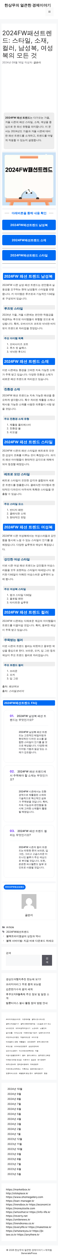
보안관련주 (31, 1042)
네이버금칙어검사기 (23, 1028)
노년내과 (35, 1028)
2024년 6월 (14, 1108)
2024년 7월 (14, 1103)
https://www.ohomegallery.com (24, 1197)
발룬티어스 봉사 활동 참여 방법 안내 (27, 1003)
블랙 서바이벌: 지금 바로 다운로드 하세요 (30, 940)
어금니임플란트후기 (13, 1055)
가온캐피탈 (26, 1019)
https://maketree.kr (39, 1227)
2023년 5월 (14, 1174)
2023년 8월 (14, 1159)
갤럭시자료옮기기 (12, 1024)
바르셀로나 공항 (12, 1042)
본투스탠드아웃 (42, 1042)
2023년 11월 (14, 1144)
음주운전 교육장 (44, 1055)
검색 (8, 953)
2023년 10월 (14, 1149)
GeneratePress (29, 1253)
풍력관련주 (38, 1073)
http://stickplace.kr (17, 1193)
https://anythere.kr (28, 1234)
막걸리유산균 (25, 1037)
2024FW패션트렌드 (17, 931)
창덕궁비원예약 (23, 1064)
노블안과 (43, 1028)
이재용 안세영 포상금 (14, 1060)
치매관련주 (34, 1064)
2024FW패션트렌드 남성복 (29, 225)
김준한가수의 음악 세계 (19, 989)
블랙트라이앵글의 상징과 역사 (23, 936)
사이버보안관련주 (20, 1046)
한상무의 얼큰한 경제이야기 (27, 5)
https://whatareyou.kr (19, 1230)
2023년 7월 (14, 1164)
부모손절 (9, 1046)
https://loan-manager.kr (20, 1200)
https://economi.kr (40, 1204)
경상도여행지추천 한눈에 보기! (23, 979)
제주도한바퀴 (11, 1064)
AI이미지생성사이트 (13, 1019)
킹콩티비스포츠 (11, 1073)
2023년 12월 (14, 1139)
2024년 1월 (14, 1134)
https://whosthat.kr (17, 1212)
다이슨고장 (18, 1033)
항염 (45, 1073)
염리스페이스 (32, 1055)
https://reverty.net (17, 1215)
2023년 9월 (14, 1154)
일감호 (33, 1060)
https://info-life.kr (39, 1212)
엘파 (23, 1055)
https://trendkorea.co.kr (20, 1223)
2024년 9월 (14, 1093)
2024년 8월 (14, 1098)
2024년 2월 (14, 1129)
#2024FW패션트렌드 (14, 887)
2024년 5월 (14, 1113)
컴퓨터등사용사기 (36, 1069)
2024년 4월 (14, 1119)
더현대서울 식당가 (30, 1033)
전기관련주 (41, 1060)
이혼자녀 (26, 1060)
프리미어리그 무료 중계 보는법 (23, 984)
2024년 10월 (14, 1088)
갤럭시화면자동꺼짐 (28, 1024)
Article (10, 927)
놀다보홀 (9, 1033)
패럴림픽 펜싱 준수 (26, 1073)
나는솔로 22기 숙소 (44, 1024)
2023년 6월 (14, 1169)
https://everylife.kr (17, 1227)
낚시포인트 (10, 1028)
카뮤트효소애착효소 (13, 1069)
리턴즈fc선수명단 (12, 1037)
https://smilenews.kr (18, 1219)
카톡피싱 (25, 1069)
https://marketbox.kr (18, 1189)
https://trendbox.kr (17, 1204)
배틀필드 (22, 1042)
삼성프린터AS (34, 1046)
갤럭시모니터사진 (38, 1019)
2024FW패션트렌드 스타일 (29, 255)
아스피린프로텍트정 (26, 1051)
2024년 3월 (14, 1124)
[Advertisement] (29, 90)
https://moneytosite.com (20, 1208)
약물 (36, 1051)
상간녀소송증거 (11, 1051)
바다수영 (35, 1037)
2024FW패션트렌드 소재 (29, 240)
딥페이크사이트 (44, 1033)
